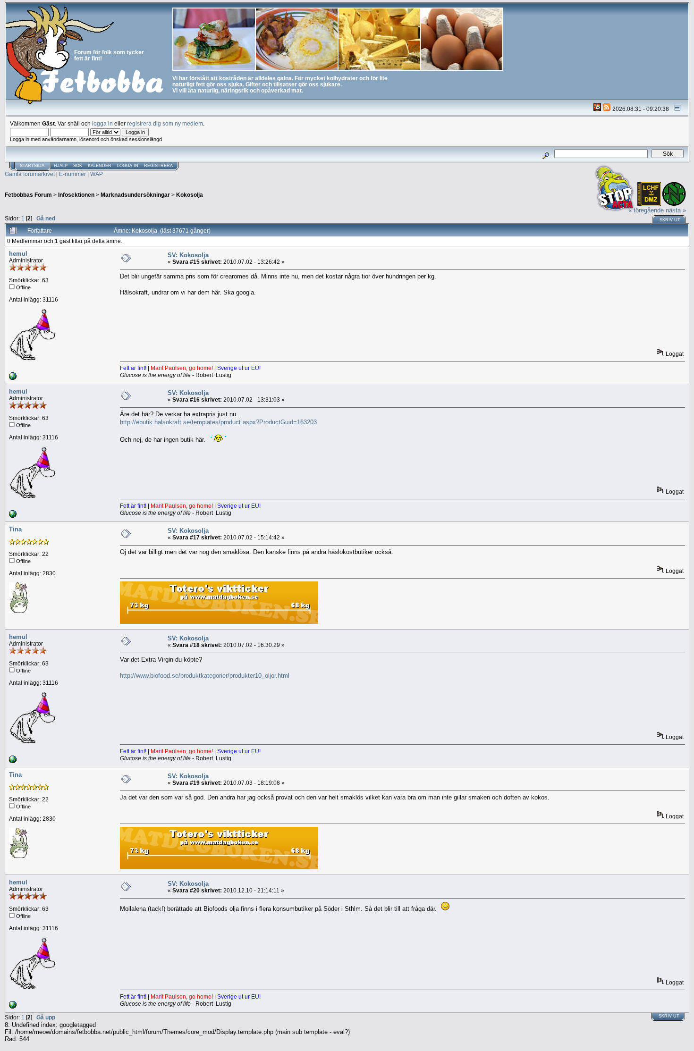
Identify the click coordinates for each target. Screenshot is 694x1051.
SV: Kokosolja (188, 255)
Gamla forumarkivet (30, 174)
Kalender (99, 165)
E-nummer (72, 174)
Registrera (158, 165)
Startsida (32, 165)
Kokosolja (189, 195)
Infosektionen (76, 195)
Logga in (127, 165)
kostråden (232, 78)
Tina (15, 529)
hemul (18, 253)
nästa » (676, 210)
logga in (102, 123)
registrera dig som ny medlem (165, 123)
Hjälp (61, 165)
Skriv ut (670, 220)
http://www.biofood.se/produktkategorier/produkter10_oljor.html (204, 675)
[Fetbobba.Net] (13, 378)
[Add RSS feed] (606, 108)
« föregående (646, 210)
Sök (77, 165)
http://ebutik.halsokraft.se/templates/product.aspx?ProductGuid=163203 (218, 422)
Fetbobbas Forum (28, 195)
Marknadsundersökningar (135, 195)
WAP (96, 174)
